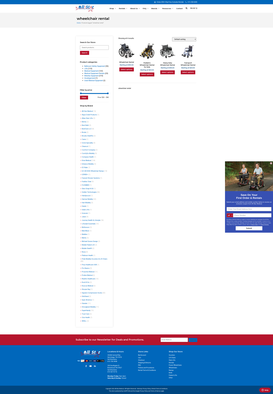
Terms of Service (156, 391)
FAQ (144, 8)
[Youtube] (90, 366)
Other (171, 378)
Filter (84, 97)
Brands (154, 8)
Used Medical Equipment (93, 81)
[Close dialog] (271, 163)
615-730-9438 (112, 361)
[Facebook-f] (86, 366)
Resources (166, 8)
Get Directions (112, 359)
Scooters (172, 355)
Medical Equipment (91, 71)
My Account (142, 355)
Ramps (171, 370)
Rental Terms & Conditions (147, 370)
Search (84, 53)
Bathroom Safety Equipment (94, 66)
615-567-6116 (112, 372)
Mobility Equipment (91, 76)
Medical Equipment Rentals (94, 73)
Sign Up (193, 340)
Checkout (141, 360)
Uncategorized (89, 78)
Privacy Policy (147, 388)
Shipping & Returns (144, 363)
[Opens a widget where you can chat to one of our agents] (265, 390)
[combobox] (230, 215)
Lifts (86, 69)
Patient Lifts (173, 375)
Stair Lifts (172, 360)
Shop (112, 8)
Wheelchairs (173, 368)
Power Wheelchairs (175, 365)
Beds (170, 373)
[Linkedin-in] (95, 366)
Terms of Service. (265, 224)
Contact (179, 8)
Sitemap (139, 388)
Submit (249, 228)
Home (79, 23)
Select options (126, 69)
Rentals (122, 8)
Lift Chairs (172, 358)
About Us (134, 8)
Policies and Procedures (146, 368)
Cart (139, 358)
